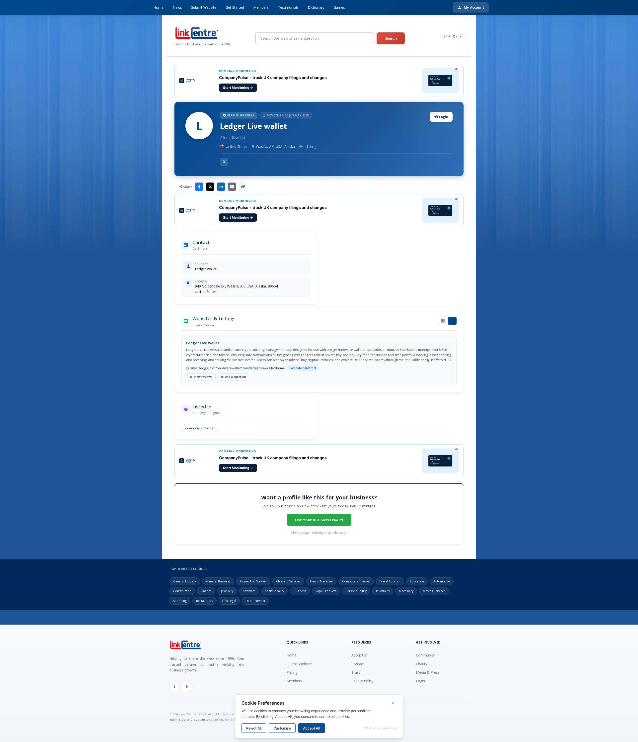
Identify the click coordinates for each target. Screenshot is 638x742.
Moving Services (434, 591)
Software (249, 591)
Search (391, 38)
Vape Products (326, 591)
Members (261, 7)
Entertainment (255, 601)
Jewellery (227, 591)
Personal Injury (356, 591)
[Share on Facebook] (199, 187)
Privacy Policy (362, 680)
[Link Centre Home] (203, 33)
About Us (358, 655)
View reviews (203, 377)
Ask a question (235, 377)
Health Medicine (321, 581)
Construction (182, 591)
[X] (224, 162)
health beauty (274, 591)
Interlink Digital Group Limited (189, 719)
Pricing (292, 672)
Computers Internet (200, 428)
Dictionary (316, 7)
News (177, 7)
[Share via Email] (232, 187)
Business (300, 591)
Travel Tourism (389, 581)
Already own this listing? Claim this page (319, 533)
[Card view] (443, 321)
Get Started (235, 7)
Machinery (406, 591)
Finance (206, 591)
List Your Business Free (316, 519)
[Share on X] (210, 187)
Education (417, 581)
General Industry (185, 581)
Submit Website (203, 7)
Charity (421, 663)
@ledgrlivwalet (232, 137)
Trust (355, 672)
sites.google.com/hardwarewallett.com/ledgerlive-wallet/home (237, 368)
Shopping (180, 601)
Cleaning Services (288, 581)
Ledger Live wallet (202, 342)
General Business (218, 581)
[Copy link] (243, 187)
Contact (357, 663)
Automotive (441, 581)
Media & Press (428, 672)
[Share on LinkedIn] (221, 187)
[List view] (452, 321)
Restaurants (204, 601)
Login (443, 116)
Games (339, 7)
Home (158, 7)
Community (425, 655)
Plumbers (383, 591)
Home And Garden (253, 581)
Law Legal (229, 601)
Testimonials (288, 7)
